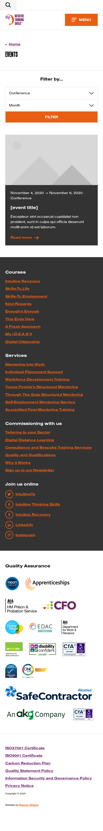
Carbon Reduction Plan (27, 763)
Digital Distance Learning (29, 440)
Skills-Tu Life (17, 288)
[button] (8, 5)
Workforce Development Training (37, 379)
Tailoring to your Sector (27, 432)
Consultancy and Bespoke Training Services (48, 447)
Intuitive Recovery (22, 281)
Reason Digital (28, 805)
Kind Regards (18, 304)
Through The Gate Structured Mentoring (44, 394)
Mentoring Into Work (25, 364)
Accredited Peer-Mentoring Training (39, 409)
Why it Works (17, 462)
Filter (51, 117)
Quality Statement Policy (29, 770)
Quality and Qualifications (30, 455)
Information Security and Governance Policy (48, 778)
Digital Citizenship (22, 341)
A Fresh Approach (22, 326)
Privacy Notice (19, 785)
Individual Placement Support (34, 372)
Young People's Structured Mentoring (41, 387)
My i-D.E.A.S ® (18, 334)
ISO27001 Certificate (25, 748)
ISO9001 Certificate (23, 755)
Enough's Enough (22, 311)
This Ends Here (19, 319)
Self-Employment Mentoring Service (40, 402)
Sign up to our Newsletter (29, 470)
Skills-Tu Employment (26, 296)
